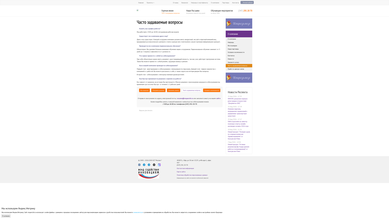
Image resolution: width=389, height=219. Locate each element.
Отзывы (175, 3)
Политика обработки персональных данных (192, 175)
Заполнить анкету (173, 90)
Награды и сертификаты (199, 3)
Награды (231, 42)
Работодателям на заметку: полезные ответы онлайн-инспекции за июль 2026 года (238, 123)
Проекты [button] (150, 3)
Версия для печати (145, 110)
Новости (231, 59)
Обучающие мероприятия (222, 10)
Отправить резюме (158, 90)
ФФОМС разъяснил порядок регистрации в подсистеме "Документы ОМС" (237, 101)
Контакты (235, 3)
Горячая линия (167, 10)
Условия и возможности (211, 90)
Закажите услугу (233, 62)
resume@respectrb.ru (185, 98)
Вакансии (184, 3)
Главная (141, 3)
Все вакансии (144, 90)
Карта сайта (181, 172)
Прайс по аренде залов (236, 69)
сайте (218, 98)
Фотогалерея (232, 46)
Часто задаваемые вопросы (191, 90)
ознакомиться (138, 212)
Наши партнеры (233, 49)
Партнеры (225, 3)
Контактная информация (185, 168)
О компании (215, 3)
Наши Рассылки (192, 10)
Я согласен (6, 216)
